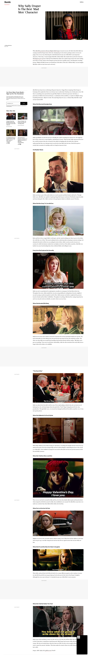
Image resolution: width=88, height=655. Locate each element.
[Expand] (78, 636)
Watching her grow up (38, 58)
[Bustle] (7, 2)
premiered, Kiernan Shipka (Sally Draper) (48, 51)
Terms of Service (24, 105)
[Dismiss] (86, 636)
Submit (24, 103)
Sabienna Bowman (8, 45)
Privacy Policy (10, 106)
